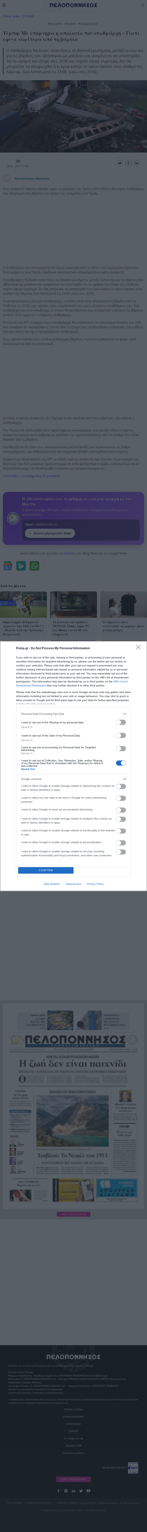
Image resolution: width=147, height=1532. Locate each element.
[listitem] (73, 714)
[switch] (121, 722)
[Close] (139, 648)
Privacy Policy (95, 883)
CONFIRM (46, 870)
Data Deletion (52, 883)
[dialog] (73, 766)
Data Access (73, 883)
